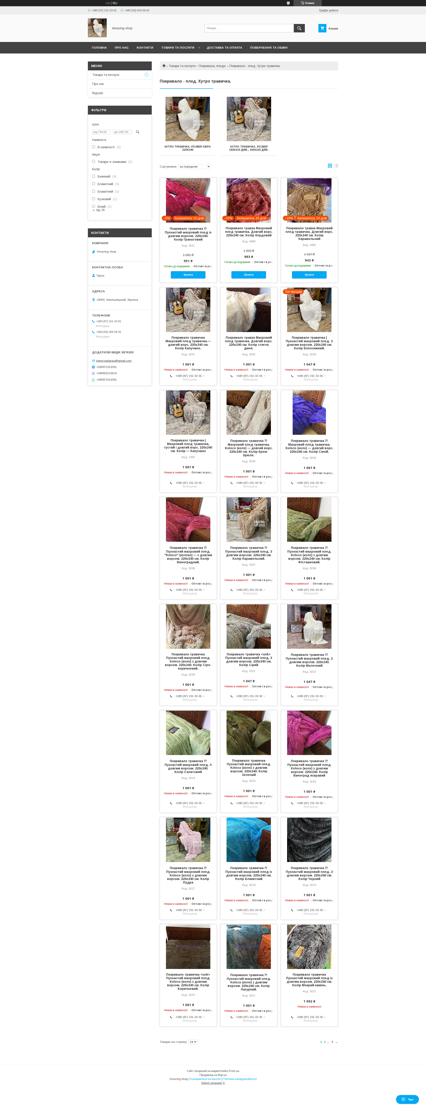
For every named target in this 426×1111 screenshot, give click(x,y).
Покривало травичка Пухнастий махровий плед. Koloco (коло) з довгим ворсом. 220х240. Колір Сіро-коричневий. (188, 661)
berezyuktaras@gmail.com (114, 360)
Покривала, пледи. (212, 66)
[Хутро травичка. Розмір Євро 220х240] (187, 119)
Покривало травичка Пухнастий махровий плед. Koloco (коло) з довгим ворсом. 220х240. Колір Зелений (249, 768)
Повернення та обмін (269, 47)
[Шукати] (299, 28)
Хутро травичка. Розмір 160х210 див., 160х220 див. (248, 148)
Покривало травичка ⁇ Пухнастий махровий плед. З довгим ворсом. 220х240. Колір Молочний (309, 660)
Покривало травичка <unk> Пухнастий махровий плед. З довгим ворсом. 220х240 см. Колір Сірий (248, 659)
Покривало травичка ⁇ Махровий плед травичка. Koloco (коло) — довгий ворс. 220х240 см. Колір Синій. (309, 446)
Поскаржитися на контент (205, 1079)
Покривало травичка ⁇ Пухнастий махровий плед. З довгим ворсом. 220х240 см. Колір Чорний (309, 873)
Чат (411, 1099)
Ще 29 (100, 210)
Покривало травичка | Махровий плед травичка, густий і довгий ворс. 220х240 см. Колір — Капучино (188, 446)
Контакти (145, 47)
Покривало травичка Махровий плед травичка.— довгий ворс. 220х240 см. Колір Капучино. (188, 343)
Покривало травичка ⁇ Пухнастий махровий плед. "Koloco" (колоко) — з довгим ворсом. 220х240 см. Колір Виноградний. (188, 555)
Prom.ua (234, 1071)
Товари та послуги (177, 47)
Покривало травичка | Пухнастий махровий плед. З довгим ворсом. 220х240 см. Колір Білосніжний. (309, 343)
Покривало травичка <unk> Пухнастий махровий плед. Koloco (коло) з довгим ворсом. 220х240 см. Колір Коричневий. (188, 981)
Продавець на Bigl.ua (213, 1075)
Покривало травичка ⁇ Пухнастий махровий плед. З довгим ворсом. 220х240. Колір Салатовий (188, 766)
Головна (99, 47)
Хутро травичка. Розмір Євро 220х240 (187, 148)
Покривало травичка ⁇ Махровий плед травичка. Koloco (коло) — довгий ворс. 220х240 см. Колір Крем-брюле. (249, 448)
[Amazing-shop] (97, 36)
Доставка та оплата (224, 47)
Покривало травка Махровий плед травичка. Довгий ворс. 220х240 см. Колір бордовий (248, 231)
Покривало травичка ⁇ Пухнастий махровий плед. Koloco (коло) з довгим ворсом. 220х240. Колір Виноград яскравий (309, 768)
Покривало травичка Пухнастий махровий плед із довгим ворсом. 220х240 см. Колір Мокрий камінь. (309, 980)
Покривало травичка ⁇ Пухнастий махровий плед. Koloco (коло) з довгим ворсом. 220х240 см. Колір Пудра (188, 875)
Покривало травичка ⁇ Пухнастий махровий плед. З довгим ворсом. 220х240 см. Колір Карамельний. (248, 553)
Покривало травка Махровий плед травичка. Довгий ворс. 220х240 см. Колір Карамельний (309, 233)
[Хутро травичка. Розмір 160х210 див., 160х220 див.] (249, 119)
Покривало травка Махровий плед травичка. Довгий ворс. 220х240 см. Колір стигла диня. (248, 343)
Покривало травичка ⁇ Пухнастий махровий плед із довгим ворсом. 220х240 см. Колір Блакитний (248, 873)
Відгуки (97, 93)
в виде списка (336, 167)
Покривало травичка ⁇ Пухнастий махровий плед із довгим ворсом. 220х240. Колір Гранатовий (188, 234)
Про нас (122, 47)
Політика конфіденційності (240, 1079)
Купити (188, 274)
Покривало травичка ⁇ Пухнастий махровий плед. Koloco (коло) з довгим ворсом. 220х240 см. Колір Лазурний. (249, 982)
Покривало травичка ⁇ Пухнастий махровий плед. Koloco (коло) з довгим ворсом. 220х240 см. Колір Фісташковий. (309, 555)
